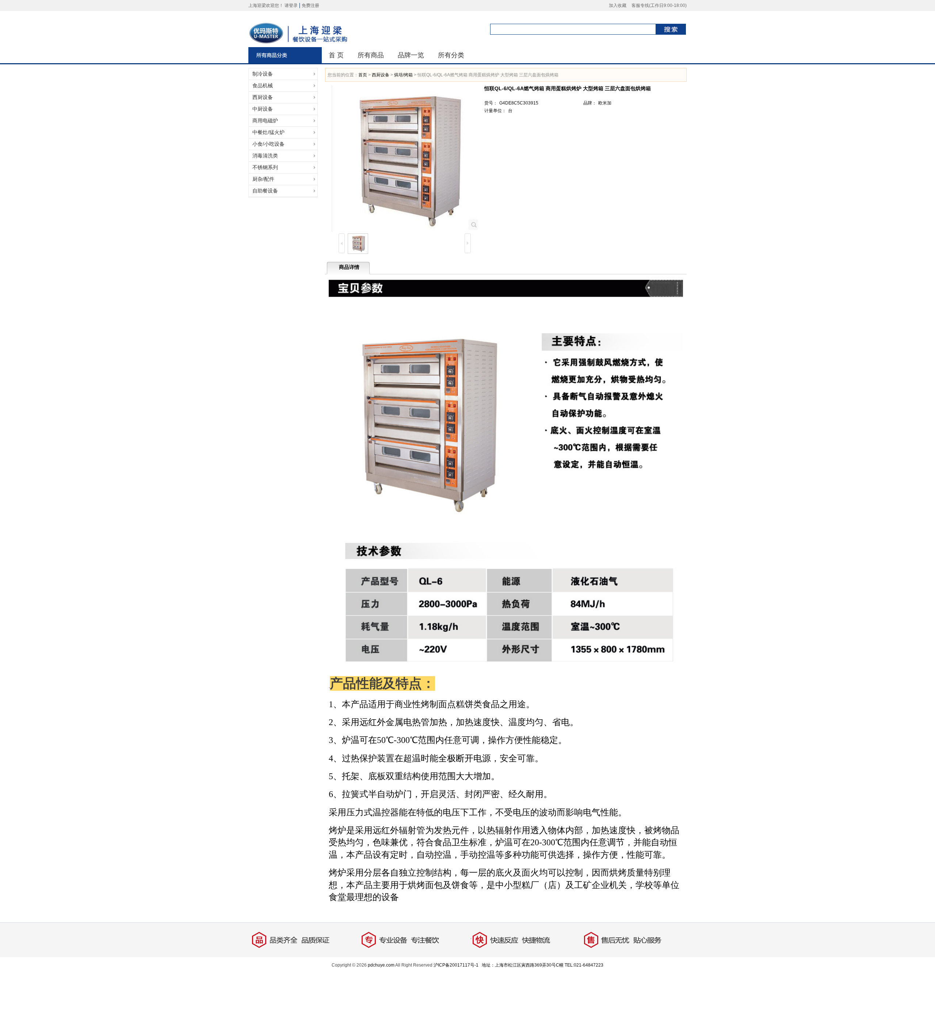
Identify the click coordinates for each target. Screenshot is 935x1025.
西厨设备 (380, 74)
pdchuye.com (381, 965)
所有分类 (451, 55)
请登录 (291, 5)
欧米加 (604, 103)
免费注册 (310, 5)
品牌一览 (411, 55)
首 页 (336, 55)
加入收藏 (617, 5)
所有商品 (371, 55)
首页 (362, 74)
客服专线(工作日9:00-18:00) (659, 5)
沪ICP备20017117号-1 (456, 965)
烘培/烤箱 (403, 74)
